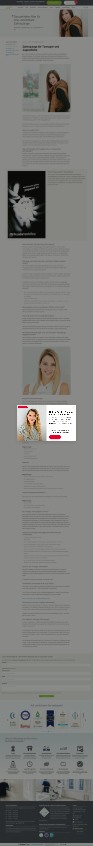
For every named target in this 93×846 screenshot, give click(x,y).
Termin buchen (55, 437)
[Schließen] (74, 407)
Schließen (65, 437)
